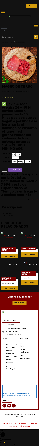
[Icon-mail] (14, 405)
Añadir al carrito (15, 170)
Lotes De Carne (11, 357)
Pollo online (10, 363)
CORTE (6, 158)
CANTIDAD (6, 154)
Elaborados (10, 354)
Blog (21, 355)
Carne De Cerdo (9, 42)
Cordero (9, 351)
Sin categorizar (11, 369)
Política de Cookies (9, 424)
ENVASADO (6, 161)
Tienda (22, 346)
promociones (10, 366)
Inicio (2, 42)
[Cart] (4, 30)
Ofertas (9, 360)
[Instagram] (4, 405)
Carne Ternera (11, 348)
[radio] (13, 154)
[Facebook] (9, 405)
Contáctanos (24, 352)
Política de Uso (24, 426)
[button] (9, 256)
